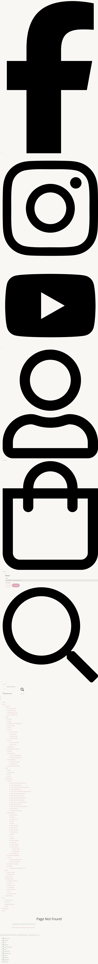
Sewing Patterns (9, 879)
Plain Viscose (14, 764)
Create (37, 935)
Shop (4, 704)
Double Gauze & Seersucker (15, 723)
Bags (9, 770)
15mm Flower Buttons (16, 785)
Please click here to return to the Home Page (23, 927)
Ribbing (10, 751)
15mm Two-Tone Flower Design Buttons (21, 791)
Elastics (12, 821)
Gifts (6, 768)
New (6, 870)
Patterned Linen (15, 742)
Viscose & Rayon (12, 759)
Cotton (9, 719)
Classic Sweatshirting (16, 755)
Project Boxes (8, 876)
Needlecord (11, 747)
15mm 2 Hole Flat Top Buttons (18, 783)
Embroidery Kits (12, 710)
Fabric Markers (14, 825)
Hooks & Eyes (14, 827)
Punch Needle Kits (12, 715)
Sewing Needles (15, 844)
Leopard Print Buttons (16, 810)
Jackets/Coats (11, 885)
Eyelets (12, 823)
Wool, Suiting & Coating (14, 766)
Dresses (10, 883)
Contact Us (5, 908)
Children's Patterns (13, 881)
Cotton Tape (14, 819)
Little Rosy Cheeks (15, 861)
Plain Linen (13, 744)
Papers (12, 834)
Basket (8, 585)
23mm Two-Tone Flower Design (19, 802)
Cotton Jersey (14, 732)
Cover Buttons (14, 808)
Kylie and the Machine (16, 859)
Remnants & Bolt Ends (13, 749)
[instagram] (50, 262)
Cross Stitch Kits (12, 708)
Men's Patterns (12, 889)
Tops (9, 891)
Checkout (15, 585)
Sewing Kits (13, 842)
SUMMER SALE (9, 896)
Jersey (9, 730)
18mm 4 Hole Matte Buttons (18, 793)
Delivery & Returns (10, 904)
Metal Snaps (16, 849)
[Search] (22, 689)
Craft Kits (7, 706)
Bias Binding (14, 815)
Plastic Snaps (16, 851)
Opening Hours (9, 900)
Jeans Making (14, 830)
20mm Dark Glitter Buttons (17, 800)
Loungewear (11, 887)
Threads (10, 866)
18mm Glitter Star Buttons (17, 795)
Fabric (6, 717)
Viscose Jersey (14, 738)
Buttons (10, 781)
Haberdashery (8, 778)
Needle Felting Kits (12, 712)
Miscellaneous (14, 832)
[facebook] (50, 153)
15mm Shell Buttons (16, 789)
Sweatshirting (11, 753)
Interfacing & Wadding (13, 855)
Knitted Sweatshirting (16, 757)
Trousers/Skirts (12, 893)
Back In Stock (11, 872)
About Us (7, 902)
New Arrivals (11, 874)
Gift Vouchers (11, 772)
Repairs (12, 838)
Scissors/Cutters (15, 840)
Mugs (9, 774)
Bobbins (13, 817)
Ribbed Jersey (14, 736)
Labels (9, 857)
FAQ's (6, 906)
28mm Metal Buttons (16, 804)
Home (4, 702)
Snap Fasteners (14, 847)
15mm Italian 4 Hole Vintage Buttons (20, 787)
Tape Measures (15, 853)
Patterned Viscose (15, 761)
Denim (9, 721)
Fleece (9, 727)
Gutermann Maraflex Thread (18, 868)
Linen (9, 740)
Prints (9, 776)
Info (4, 898)
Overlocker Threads (13, 864)
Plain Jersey (13, 734)
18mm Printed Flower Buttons (18, 798)
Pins (12, 836)
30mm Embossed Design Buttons (19, 806)
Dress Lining (11, 725)
